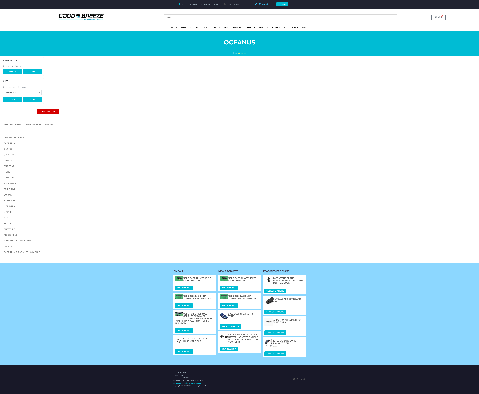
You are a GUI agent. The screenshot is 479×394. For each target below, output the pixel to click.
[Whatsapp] (267, 4)
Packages (184, 27)
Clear (32, 71)
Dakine (8, 160)
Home (235, 53)
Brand (250, 27)
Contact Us (200, 383)
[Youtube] (263, 4)
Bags (226, 27)
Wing (206, 27)
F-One (7, 172)
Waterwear (236, 27)
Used (261, 27)
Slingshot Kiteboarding (18, 240)
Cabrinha (9, 143)
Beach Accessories (274, 27)
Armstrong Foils (14, 137)
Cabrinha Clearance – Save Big (22, 252)
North (7, 223)
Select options (230, 326)
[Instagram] (260, 4)
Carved (8, 149)
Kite (196, 27)
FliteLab (9, 177)
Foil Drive (10, 189)
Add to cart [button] (184, 288)
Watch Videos (49, 111)
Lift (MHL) (9, 206)
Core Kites (10, 155)
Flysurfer (10, 183)
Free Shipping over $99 (39, 124)
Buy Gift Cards (12, 124)
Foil (216, 27)
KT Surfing (10, 200)
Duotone (9, 166)
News (304, 27)
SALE (172, 27)
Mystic (7, 212)
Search (12, 71)
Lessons (292, 27)
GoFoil (8, 195)
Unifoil (8, 246)
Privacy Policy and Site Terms (184, 383)
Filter (12, 99)
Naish (7, 218)
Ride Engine (10, 235)
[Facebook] (256, 4)
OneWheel (10, 229)
